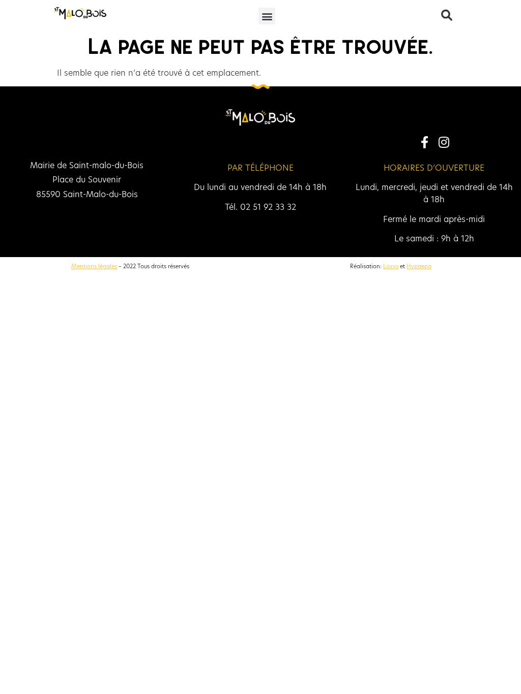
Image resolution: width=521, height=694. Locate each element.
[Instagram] (443, 141)
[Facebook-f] (424, 141)
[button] (266, 16)
